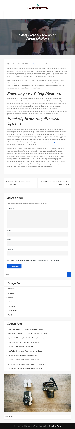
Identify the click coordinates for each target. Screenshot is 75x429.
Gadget (10, 297)
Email (9, 239)
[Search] (69, 274)
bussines (11, 293)
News (10, 302)
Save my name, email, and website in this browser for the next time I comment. (35, 260)
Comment (11, 208)
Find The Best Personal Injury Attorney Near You (18, 183)
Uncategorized (34, 63)
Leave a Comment (46, 63)
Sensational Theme (55, 426)
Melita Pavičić (13, 63)
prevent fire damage (49, 142)
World (10, 315)
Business (11, 288)
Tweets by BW (8, 416)
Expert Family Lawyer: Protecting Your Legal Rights (55, 183)
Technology (11, 306)
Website (10, 249)
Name (9, 230)
